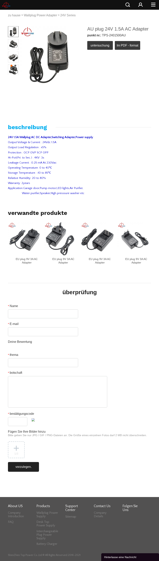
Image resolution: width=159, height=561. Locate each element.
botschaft (15, 372)
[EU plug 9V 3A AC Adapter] (24, 238)
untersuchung (100, 45)
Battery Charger (46, 544)
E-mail (13, 324)
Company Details (100, 514)
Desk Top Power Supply (45, 523)
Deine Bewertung (20, 341)
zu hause (14, 15)
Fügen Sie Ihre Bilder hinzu (77, 433)
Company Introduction (16, 514)
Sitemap (70, 516)
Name (13, 306)
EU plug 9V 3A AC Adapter (27, 260)
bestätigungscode (21, 413)
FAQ (11, 522)
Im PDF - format (127, 45)
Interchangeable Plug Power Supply (47, 534)
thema (13, 354)
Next (13, 50)
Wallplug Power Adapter (40, 15)
